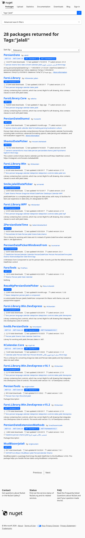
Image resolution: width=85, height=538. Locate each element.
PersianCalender (40, 453)
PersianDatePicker (41, 254)
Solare (34, 234)
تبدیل (57, 355)
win (64, 173)
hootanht (37, 119)
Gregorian (26, 193)
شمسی (49, 65)
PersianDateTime (61, 254)
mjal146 (31, 345)
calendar (34, 65)
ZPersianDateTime (16, 224)
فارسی (54, 65)
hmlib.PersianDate (16, 326)
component (35, 295)
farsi (19, 65)
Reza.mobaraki (48, 286)
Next (47, 472)
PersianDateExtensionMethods (24, 425)
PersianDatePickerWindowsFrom (25, 245)
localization (51, 128)
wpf (64, 214)
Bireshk (39, 355)
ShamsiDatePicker (16, 141)
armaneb (40, 184)
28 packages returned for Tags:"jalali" (31, 37)
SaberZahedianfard (39, 225)
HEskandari (29, 78)
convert (28, 65)
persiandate (42, 150)
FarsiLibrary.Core (15, 98)
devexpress (67, 315)
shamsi (14, 65)
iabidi (26, 55)
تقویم (44, 65)
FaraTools (10, 267)
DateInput (47, 193)
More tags (62, 65)
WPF (61, 193)
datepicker (34, 173)
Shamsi (12, 193)
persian (8, 65)
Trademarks (7, 528)
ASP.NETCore (10, 453)
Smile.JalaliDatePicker (18, 184)
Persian (18, 193)
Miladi (32, 193)
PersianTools (12, 386)
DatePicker (39, 193)
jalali (40, 65)
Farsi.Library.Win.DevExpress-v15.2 (27, 404)
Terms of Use (30, 525)
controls (51, 173)
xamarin (9, 150)
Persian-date (21, 355)
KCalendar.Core (14, 345)
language (19, 87)
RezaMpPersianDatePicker (21, 285)
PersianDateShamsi (17, 118)
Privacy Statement (68, 525)
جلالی (45, 355)
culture (59, 128)
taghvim (7, 153)
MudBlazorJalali (14, 443)
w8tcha (33, 98)
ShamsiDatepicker (16, 256)
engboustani (29, 386)
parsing (44, 128)
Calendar (55, 193)
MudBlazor (25, 453)
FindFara (24, 268)
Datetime (9, 435)
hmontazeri (37, 327)
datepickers (43, 173)
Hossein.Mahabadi (39, 141)
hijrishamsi (61, 150)
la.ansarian (55, 245)
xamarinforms (18, 150)
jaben (36, 78)
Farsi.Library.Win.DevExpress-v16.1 (27, 365)
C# (16, 234)
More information (60, 72)
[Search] (79, 13)
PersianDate (12, 55)
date (23, 65)
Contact (6, 490)
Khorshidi (23, 396)
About (20, 525)
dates (32, 87)
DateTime (36, 336)
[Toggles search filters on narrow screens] (79, 22)
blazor (8, 295)
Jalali (7, 193)
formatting (36, 128)
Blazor (18, 453)
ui (30, 295)
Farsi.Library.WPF (15, 204)
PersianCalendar (20, 254)
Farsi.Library (12, 78)
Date (19, 234)
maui (26, 150)
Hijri (28, 355)
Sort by (7, 49)
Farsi (13, 396)
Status (33, 490)
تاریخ (53, 355)
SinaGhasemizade (55, 425)
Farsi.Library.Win (15, 163)
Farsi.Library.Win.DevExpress (23, 306)
